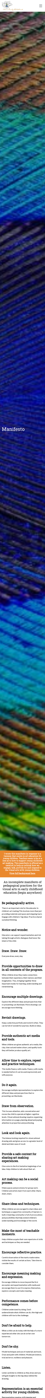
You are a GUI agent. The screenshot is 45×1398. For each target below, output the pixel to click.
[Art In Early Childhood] (12, 6)
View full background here (22, 873)
